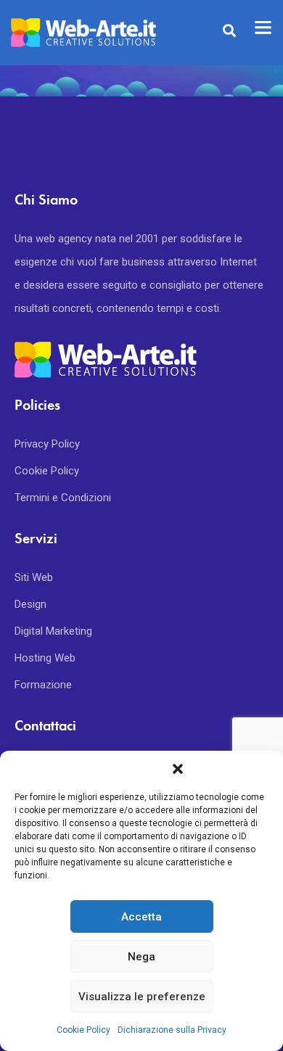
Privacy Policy (47, 443)
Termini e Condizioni (63, 497)
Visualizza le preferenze (141, 996)
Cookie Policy (83, 1030)
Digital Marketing (53, 631)
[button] (178, 769)
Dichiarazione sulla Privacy (172, 1030)
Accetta (141, 916)
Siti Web (34, 577)
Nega (141, 956)
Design (30, 604)
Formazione (43, 684)
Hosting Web (45, 657)
